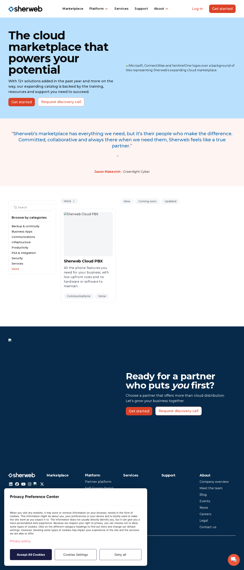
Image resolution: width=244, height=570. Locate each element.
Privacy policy (20, 541)
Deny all (120, 554)
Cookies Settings (75, 554)
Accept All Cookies (31, 554)
